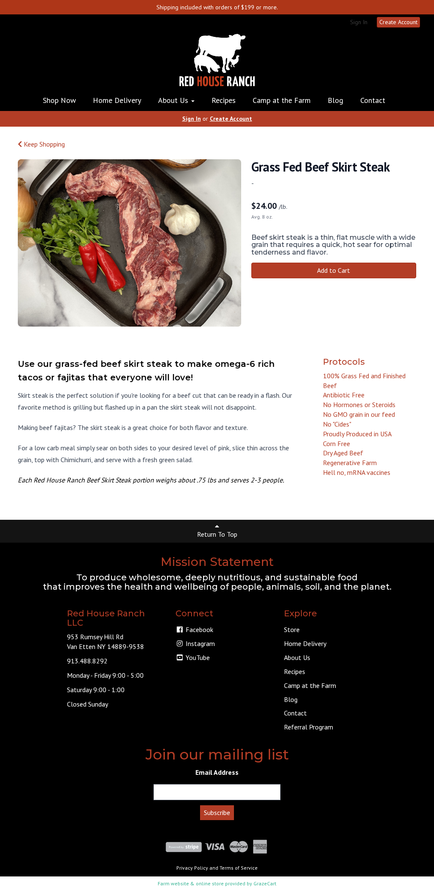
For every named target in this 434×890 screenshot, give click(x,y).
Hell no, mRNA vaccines (356, 472)
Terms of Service (239, 868)
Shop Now (59, 100)
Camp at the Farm (282, 100)
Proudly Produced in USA (357, 434)
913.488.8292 (87, 661)
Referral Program (308, 727)
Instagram (199, 643)
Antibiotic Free (343, 395)
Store (292, 629)
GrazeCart (264, 883)
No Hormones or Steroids (359, 404)
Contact (372, 100)
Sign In (358, 22)
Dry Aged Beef (343, 453)
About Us (174, 100)
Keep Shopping (43, 144)
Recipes (223, 100)
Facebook (198, 629)
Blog (335, 100)
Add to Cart (333, 270)
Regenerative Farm (350, 462)
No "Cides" (337, 424)
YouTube (197, 657)
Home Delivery (117, 100)
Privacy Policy (192, 868)
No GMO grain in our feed (359, 414)
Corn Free (336, 443)
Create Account (398, 22)
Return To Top (217, 534)
